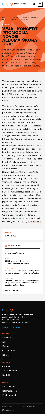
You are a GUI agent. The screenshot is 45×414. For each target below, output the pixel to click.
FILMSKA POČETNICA (14, 253)
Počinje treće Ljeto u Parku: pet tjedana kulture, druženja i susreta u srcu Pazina (22, 272)
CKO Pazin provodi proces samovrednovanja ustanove (17, 262)
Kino (4, 342)
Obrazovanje (8, 350)
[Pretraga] (34, 4)
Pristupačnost (9, 395)
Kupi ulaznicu (8, 386)
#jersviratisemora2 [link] (33, 221)
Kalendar (6, 337)
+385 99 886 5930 (22, 322)
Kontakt (6, 375)
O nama (6, 366)
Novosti (6, 355)
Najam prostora (10, 391)
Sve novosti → (12, 290)
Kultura (5, 346)
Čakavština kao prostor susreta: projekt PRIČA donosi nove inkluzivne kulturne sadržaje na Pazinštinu (22, 283)
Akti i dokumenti (9, 371)
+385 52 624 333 (8, 322)
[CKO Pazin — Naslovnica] (14, 4)
